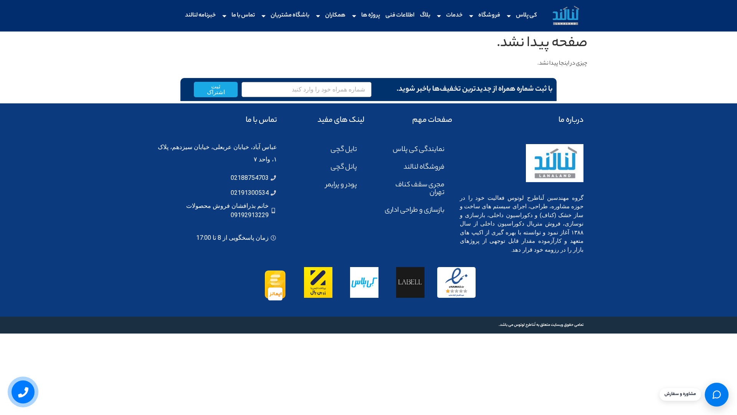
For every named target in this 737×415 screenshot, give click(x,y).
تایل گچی (343, 150)
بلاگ (425, 15)
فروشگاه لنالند (424, 167)
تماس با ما (243, 15)
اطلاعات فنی (400, 15)
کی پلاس (526, 15)
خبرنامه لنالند (200, 15)
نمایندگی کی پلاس (419, 150)
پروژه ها (370, 15)
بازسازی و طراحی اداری (415, 210)
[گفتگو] (717, 395)
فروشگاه (489, 15)
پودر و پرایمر (341, 185)
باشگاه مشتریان (290, 15)
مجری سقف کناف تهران (420, 189)
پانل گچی (343, 167)
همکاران (335, 15)
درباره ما (571, 120)
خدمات (454, 15)
